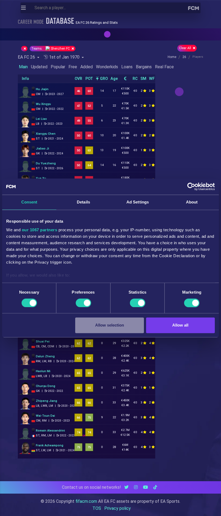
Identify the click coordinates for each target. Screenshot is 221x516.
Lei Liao (41, 119)
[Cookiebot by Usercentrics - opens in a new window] (191, 186)
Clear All (185, 48)
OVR (78, 78)
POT (89, 78)
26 (184, 57)
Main (23, 66)
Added (86, 66)
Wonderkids (107, 66)
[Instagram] (136, 487)
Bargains (144, 66)
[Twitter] (126, 487)
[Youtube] (145, 487)
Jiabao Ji (42, 148)
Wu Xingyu (43, 104)
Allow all (180, 325)
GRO (103, 78)
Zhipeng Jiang (46, 401)
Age (114, 78)
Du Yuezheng (46, 163)
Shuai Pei (43, 341)
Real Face (164, 66)
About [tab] (192, 202)
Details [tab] (83, 202)
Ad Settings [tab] (137, 202)
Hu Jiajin (42, 89)
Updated (39, 66)
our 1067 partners (39, 230)
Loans (127, 66)
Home (172, 57)
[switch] (83, 302)
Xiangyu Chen (46, 133)
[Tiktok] (155, 487)
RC (135, 78)
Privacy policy (117, 508)
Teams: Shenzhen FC (51, 48)
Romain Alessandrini (50, 430)
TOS (96, 508)
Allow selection (109, 325)
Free (72, 66)
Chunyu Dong (45, 386)
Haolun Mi (43, 371)
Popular (58, 66)
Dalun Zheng (45, 356)
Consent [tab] (29, 202)
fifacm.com (86, 501)
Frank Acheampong (49, 445)
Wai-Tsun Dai (45, 415)
